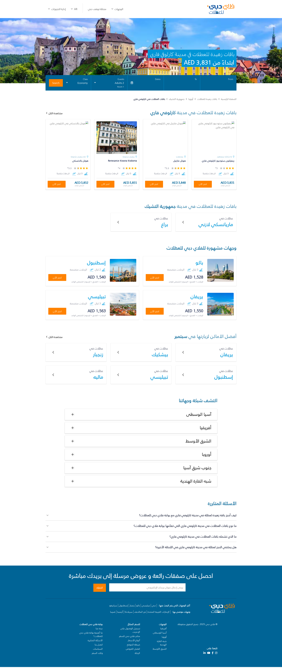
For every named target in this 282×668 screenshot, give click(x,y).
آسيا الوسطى (198, 414)
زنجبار (132, 605)
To (196, 79)
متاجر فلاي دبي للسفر (129, 636)
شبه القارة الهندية (195, 481)
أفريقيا (205, 427)
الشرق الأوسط (198, 441)
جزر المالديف (140, 612)
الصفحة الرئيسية (228, 99)
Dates (157, 79)
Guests (121, 79)
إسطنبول (123, 605)
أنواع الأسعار (134, 640)
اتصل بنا (99, 644)
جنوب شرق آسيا (197, 467)
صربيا (112, 612)
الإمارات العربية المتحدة (158, 612)
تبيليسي (146, 605)
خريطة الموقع (133, 644)
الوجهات (119, 9)
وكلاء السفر (97, 653)
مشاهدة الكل (56, 337)
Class (85, 79)
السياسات (98, 649)
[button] (141, 414)
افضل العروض (133, 649)
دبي (154, 605)
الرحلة (137, 653)
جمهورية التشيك (176, 99)
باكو (138, 605)
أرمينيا (120, 612)
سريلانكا (129, 612)
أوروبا (190, 99)
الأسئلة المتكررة (95, 640)
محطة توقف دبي (97, 9)
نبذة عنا (99, 628)
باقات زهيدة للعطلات (207, 99)
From (230, 79)
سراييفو (113, 605)
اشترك (99, 587)
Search (56, 83)
